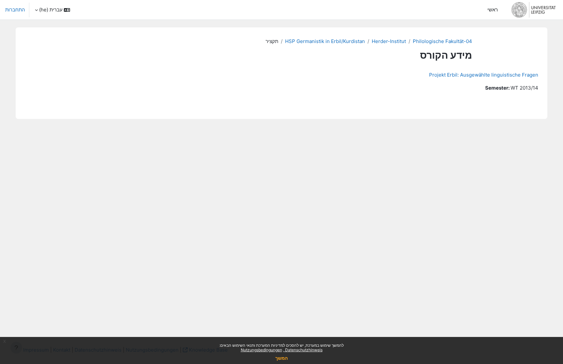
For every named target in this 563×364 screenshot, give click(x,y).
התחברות (15, 10)
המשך (281, 358)
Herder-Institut (389, 41)
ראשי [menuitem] (492, 10)
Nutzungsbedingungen (261, 349)
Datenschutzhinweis (303, 349)
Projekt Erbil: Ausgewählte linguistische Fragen (483, 75)
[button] (52, 10)
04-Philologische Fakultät (442, 41)
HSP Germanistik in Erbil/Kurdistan (325, 41)
